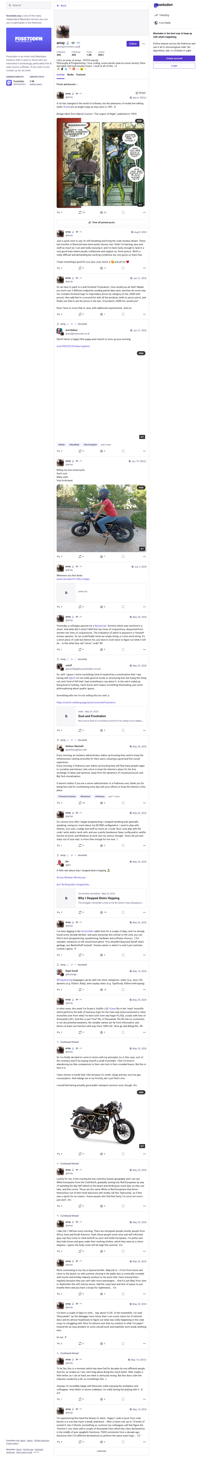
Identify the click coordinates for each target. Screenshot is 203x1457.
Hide (139, 121)
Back (63, 5)
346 (59, 54)
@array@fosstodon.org (67, 47)
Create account (174, 58)
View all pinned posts (103, 222)
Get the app (28, 1449)
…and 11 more (113, 796)
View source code (24, 1452)
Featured (80, 74)
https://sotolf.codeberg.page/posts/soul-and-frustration (86, 702)
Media (70, 74)
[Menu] (143, 44)
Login (174, 65)
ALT (140, 205)
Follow (133, 43)
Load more (101, 1451)
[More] (144, 212)
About (22, 1440)
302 (74, 54)
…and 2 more (105, 445)
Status (30, 1440)
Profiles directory (41, 1440)
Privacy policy (12, 1443)
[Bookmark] (123, 212)
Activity (61, 74)
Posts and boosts (66, 84)
